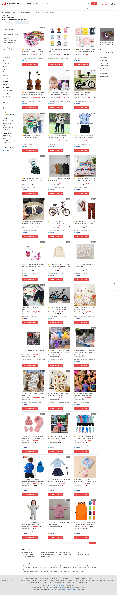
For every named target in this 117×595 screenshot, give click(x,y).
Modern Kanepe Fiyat (46, 556)
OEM (7, 136)
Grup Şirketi (8, 125)
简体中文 (17, 580)
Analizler (83, 578)
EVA (5, 78)
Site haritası (76, 578)
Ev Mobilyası (103, 60)
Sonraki (92, 543)
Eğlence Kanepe (104, 63)
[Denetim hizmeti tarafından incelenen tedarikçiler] (10, 112)
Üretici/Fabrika (9, 123)
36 (31, 543)
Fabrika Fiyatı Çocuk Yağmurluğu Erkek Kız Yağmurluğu (58, 523)
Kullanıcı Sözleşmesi (43, 578)
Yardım (97, 9)
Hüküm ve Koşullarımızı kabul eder (69, 589)
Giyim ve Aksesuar (8, 30)
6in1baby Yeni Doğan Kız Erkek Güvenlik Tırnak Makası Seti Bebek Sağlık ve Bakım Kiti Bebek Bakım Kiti (85, 480)
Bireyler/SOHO (8, 127)
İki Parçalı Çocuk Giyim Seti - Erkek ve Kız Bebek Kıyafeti (59, 50)
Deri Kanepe (103, 57)
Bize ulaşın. (7, 150)
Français (34, 580)
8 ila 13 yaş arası (8, 90)
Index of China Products (68, 582)
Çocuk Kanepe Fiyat (83, 552)
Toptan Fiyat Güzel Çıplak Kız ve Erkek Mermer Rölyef (33, 394)
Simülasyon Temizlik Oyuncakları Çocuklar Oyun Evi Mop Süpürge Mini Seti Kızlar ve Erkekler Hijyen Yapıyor (33, 265)
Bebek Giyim (9, 38)
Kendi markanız (9, 140)
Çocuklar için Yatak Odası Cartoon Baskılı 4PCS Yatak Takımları (85, 308)
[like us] (87, 578)
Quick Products (43, 582)
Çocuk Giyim (9, 32)
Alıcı (88, 9)
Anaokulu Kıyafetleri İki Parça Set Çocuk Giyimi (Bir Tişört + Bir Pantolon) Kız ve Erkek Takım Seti (84, 136)
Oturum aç (112, 4)
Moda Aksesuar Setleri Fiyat (29, 556)
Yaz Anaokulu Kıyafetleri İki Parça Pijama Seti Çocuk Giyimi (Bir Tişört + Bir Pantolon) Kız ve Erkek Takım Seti (33, 179)
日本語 (28, 580)
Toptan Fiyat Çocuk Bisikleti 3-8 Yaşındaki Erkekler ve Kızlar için (83, 93)
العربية (75, 580)
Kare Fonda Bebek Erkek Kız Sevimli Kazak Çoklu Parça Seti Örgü (85, 265)
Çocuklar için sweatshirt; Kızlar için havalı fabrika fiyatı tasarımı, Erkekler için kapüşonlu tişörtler (33, 480)
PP (5, 69)
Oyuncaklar (6, 46)
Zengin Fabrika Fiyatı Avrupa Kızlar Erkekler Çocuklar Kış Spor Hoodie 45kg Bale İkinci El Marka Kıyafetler (84, 351)
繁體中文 (23, 580)
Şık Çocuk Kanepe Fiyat (47, 554)
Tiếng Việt (102, 580)
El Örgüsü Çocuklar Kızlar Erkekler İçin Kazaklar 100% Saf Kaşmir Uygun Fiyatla (59, 265)
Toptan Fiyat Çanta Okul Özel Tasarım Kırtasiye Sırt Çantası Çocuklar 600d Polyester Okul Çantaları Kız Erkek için (85, 523)
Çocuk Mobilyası (104, 65)
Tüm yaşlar (7, 84)
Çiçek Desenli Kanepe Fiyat (29, 554)
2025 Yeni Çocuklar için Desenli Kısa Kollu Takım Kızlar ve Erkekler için (59, 394)
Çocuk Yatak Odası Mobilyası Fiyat (49, 552)
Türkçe (96, 580)
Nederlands (81, 580)
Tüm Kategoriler (8, 9)
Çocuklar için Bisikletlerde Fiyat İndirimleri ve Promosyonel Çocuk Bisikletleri (57, 308)
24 (28, 543)
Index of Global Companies (82, 582)
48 (35, 543)
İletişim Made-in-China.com (65, 578)
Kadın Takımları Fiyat (83, 554)
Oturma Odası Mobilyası (106, 52)
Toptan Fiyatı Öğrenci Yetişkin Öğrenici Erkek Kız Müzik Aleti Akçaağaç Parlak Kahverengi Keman (33, 93)
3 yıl (5, 102)
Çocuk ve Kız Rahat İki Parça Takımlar (34, 350)
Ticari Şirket (9, 121)
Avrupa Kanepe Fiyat (27, 552)
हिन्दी (86, 580)
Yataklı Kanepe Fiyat (64, 552)
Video (43, 27)
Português (51, 580)
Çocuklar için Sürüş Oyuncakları (9, 49)
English (11, 580)
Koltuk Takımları (104, 68)
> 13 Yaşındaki (8, 96)
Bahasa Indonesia (111, 580)
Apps (105, 9)
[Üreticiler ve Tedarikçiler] (11, 3)
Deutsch (45, 580)
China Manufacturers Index (55, 582)
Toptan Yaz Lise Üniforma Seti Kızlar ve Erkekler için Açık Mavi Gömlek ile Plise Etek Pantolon (59, 480)
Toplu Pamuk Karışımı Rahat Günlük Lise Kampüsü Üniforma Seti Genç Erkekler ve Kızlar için (58, 136)
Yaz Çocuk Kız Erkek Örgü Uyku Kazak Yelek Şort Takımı (59, 179)
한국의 (70, 580)
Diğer (4, 52)
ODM (6, 138)
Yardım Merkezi (29, 578)
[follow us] (90, 578)
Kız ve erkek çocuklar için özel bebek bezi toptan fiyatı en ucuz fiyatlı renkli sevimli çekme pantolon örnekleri (58, 93)
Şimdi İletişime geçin (31, 64)
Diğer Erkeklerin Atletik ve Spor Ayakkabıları (10, 41)
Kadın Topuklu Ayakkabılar (11, 35)
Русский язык (64, 580)
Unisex (6, 63)
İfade (35, 578)
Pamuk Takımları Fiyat (65, 554)
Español (39, 580)
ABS (5, 72)
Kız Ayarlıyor (103, 73)
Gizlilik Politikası (53, 578)
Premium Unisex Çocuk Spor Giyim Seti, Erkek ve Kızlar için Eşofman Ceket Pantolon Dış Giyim (33, 523)
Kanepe (102, 55)
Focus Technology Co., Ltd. (58, 585)
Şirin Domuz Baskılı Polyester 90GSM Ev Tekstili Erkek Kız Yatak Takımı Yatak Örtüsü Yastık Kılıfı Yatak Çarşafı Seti (84, 179)
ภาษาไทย (91, 580)
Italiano (57, 580)
